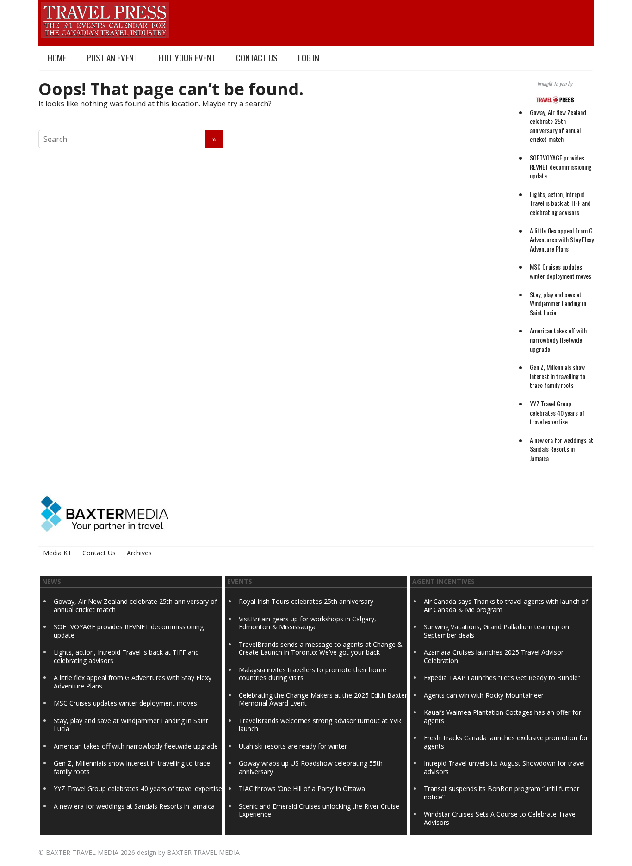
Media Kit (57, 552)
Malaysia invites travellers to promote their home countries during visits (312, 673)
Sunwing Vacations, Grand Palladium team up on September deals (496, 630)
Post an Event (112, 57)
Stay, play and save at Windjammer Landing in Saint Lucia (558, 303)
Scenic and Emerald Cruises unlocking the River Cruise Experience (319, 810)
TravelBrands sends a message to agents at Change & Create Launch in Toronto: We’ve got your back (321, 648)
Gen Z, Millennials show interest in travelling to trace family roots (557, 376)
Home (57, 57)
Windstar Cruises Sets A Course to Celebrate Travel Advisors (500, 818)
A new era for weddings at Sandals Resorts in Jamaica (561, 449)
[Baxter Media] (104, 513)
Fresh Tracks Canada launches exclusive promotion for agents (506, 741)
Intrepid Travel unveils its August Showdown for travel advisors (504, 767)
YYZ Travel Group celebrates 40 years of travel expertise (557, 412)
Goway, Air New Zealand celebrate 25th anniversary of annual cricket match (558, 125)
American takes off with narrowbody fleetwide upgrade (558, 339)
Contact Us (257, 57)
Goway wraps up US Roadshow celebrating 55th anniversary (311, 767)
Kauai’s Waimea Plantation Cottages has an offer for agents (502, 716)
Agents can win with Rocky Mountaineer (484, 695)
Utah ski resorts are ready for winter (294, 746)
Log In (308, 57)
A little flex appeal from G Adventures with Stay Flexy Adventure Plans (562, 239)
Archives (139, 552)
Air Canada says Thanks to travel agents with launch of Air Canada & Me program (506, 605)
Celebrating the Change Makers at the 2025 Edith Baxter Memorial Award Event (323, 699)
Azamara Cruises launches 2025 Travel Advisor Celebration (494, 656)
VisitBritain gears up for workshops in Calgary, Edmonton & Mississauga (307, 623)
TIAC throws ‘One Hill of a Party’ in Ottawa (302, 788)
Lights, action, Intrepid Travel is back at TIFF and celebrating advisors (560, 203)
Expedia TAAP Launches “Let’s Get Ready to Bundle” (502, 677)
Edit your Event (187, 57)
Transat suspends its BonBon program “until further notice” (501, 792)
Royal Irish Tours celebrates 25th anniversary (306, 601)
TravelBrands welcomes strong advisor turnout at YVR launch (320, 724)
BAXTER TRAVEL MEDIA (82, 852)
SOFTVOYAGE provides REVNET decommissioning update (561, 166)
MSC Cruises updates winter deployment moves (560, 271)
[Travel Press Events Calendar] (105, 19)
